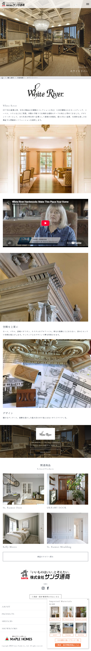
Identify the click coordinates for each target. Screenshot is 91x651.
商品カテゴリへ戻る (45, 556)
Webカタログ (45, 452)
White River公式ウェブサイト (45, 445)
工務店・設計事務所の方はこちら (45, 596)
